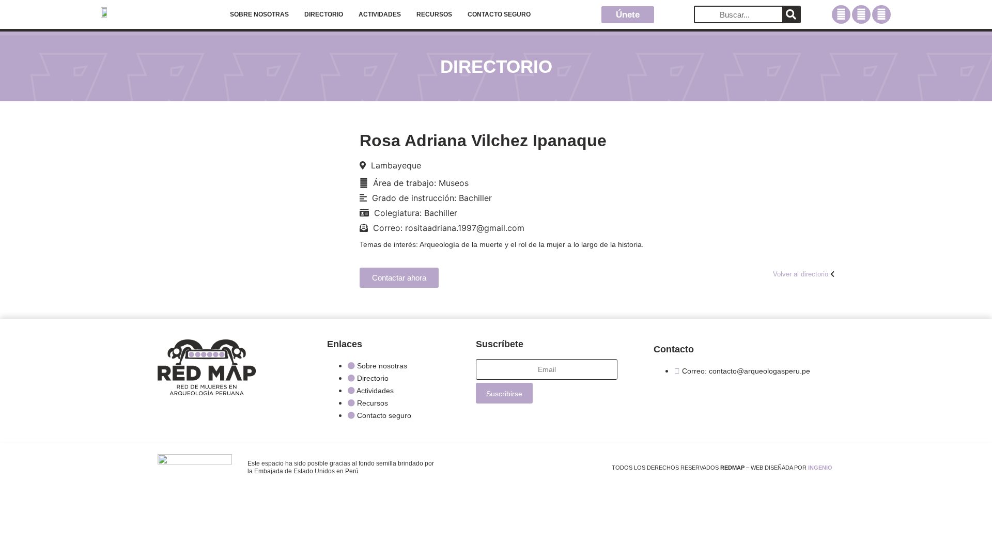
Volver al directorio (800, 274)
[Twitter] (881, 14)
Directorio (323, 14)
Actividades (380, 14)
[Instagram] (861, 14)
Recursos (434, 14)
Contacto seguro (499, 14)
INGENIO (820, 467)
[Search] (791, 14)
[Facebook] (841, 14)
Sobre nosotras (259, 14)
